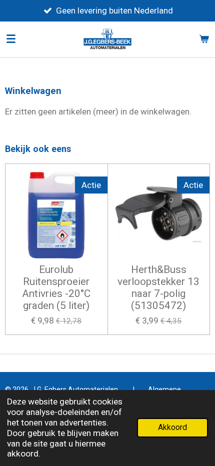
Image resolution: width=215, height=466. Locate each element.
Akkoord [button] (172, 427)
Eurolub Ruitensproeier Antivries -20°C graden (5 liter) (56, 288)
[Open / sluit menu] (11, 39)
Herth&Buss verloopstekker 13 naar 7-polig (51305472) (159, 288)
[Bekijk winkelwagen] (204, 39)
